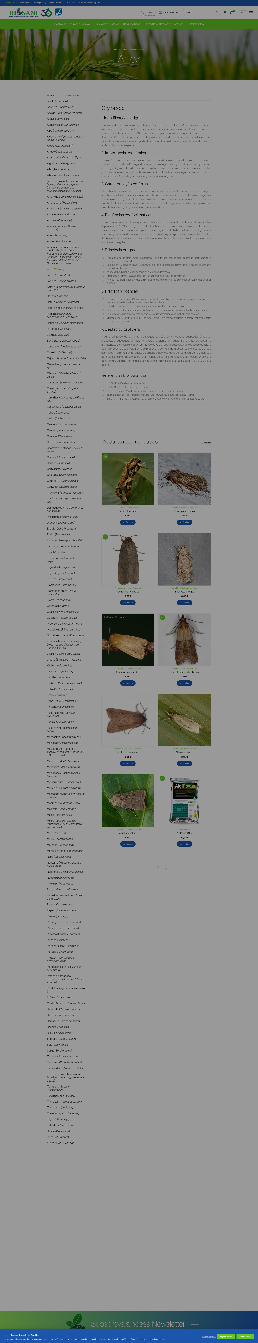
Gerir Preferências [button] (209, 1336)
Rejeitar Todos (226, 1336)
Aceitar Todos (245, 1336)
